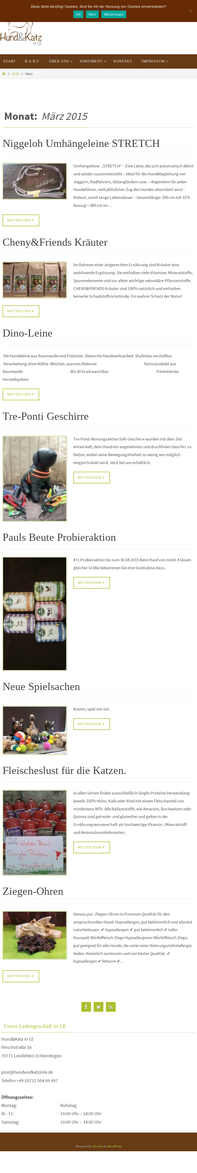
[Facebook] (86, 1007)
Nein (92, 14)
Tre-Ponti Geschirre (46, 416)
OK (78, 14)
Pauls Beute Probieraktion (59, 537)
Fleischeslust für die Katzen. (64, 770)
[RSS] (111, 1007)
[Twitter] (98, 1007)
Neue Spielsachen (41, 686)
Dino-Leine (28, 333)
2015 (15, 74)
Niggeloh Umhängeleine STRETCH (81, 143)
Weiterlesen (114, 14)
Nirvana (97, 1146)
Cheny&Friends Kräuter (55, 242)
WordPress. (114, 1146)
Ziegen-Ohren (33, 891)
